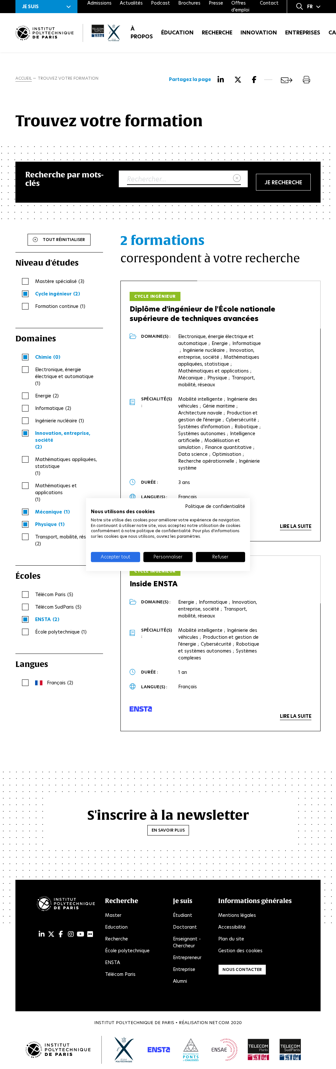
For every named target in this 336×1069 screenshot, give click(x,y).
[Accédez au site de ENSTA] (159, 1050)
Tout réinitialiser (64, 239)
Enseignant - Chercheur (187, 942)
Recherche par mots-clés (64, 179)
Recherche (217, 32)
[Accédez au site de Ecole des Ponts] (191, 1049)
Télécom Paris (120, 974)
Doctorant (185, 927)
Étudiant (182, 915)
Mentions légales (237, 915)
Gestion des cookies (240, 950)
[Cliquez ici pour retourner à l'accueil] (44, 33)
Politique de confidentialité (215, 506)
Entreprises (302, 32)
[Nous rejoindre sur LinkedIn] (42, 934)
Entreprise (184, 969)
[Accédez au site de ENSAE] (225, 1050)
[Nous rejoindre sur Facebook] (61, 934)
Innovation (259, 32)
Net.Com (219, 1022)
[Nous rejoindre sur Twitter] (51, 934)
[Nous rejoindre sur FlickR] (90, 934)
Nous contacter (242, 969)
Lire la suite (295, 526)
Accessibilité (232, 927)
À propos (142, 32)
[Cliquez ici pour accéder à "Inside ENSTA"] (141, 709)
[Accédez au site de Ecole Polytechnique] (125, 1049)
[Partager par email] (286, 80)
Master (113, 915)
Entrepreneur (187, 957)
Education (116, 927)
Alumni (180, 981)
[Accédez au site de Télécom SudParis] (290, 1049)
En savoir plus (168, 830)
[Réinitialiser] (237, 178)
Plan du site (231, 939)
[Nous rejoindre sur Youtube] (80, 934)
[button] (46, 6)
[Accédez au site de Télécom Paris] (258, 1049)
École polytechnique (127, 950)
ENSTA (112, 962)
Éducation (177, 32)
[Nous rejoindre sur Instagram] (71, 934)
